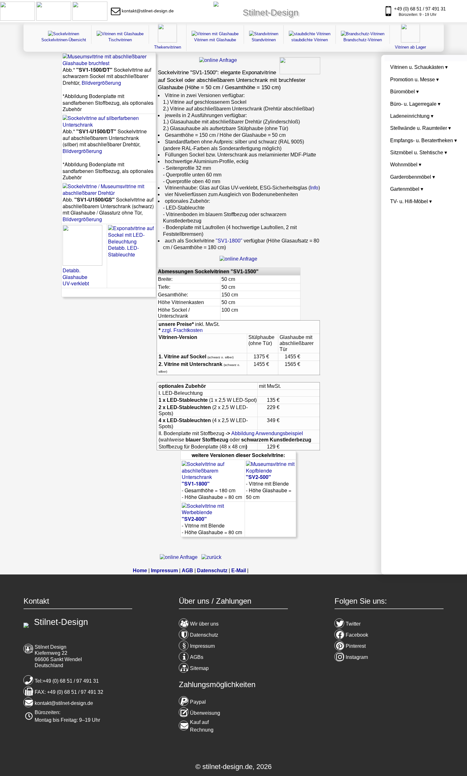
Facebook (357, 635)
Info (314, 187)
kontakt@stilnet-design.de (64, 703)
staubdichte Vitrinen (309, 39)
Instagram (357, 657)
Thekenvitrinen (167, 47)
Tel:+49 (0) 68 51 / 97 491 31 (67, 681)
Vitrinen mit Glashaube (215, 39)
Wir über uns (204, 624)
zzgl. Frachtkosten (182, 330)
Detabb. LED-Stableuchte (123, 251)
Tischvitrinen (120, 39)
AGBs (196, 657)
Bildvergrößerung (101, 82)
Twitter (353, 624)
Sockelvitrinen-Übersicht (63, 39)
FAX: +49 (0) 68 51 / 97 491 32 (69, 692)
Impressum (202, 646)
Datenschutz (204, 635)
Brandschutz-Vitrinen (362, 39)
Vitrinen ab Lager (410, 47)
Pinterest (356, 646)
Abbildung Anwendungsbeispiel (267, 433)
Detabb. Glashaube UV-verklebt (76, 277)
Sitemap (199, 668)
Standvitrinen (264, 39)
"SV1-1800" (229, 240)
